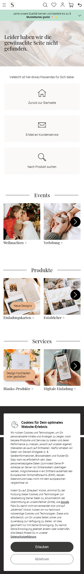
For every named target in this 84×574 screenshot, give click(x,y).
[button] (62, 5)
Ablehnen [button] (42, 559)
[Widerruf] (80, 5)
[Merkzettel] (54, 5)
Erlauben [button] (42, 546)
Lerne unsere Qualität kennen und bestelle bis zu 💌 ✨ (42, 15)
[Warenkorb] (71, 5)
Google (65, 502)
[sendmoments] (12, 5)
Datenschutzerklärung (23, 536)
